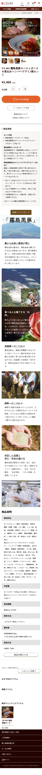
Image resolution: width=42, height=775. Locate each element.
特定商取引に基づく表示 (10, 732)
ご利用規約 (6, 737)
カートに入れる (22, 99)
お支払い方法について (21, 117)
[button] (38, 37)
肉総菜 (36, 13)
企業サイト (6, 760)
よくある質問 (6, 749)
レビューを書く (29, 670)
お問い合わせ (6, 754)
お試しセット (35, 9)
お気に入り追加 (22, 107)
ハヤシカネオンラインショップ (10, 13)
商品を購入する (21, 654)
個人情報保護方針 (8, 743)
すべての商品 (7, 9)
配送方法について (21, 114)
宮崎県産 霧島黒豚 (21, 9)
